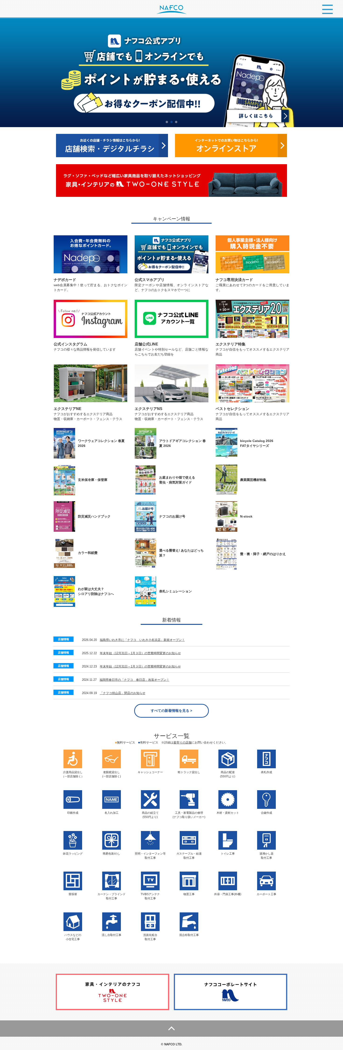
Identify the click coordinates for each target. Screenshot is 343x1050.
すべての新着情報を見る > (171, 711)
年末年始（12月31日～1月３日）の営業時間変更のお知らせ (140, 653)
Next (337, 73)
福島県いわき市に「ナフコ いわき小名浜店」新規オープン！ (142, 640)
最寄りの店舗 (182, 742)
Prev (6, 73)
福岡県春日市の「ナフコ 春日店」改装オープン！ (134, 679)
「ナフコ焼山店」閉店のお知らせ (122, 693)
